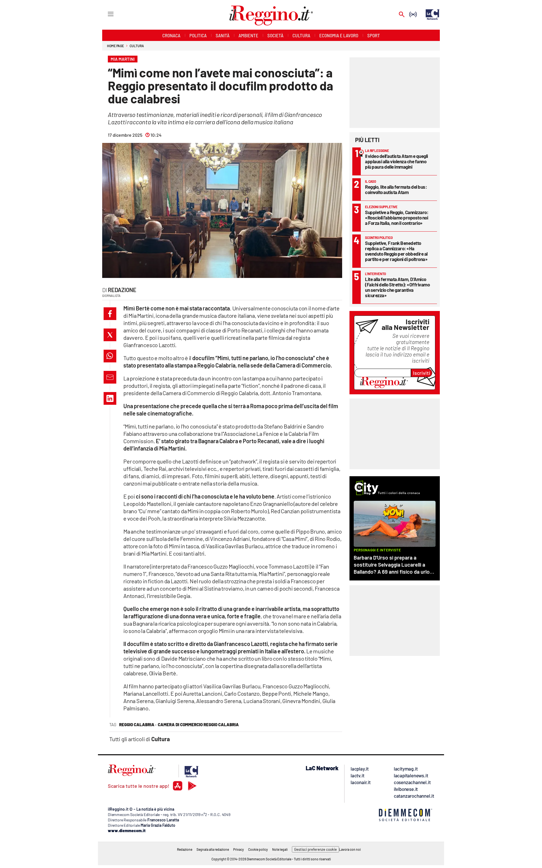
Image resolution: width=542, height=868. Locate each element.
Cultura (137, 46)
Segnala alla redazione (212, 849)
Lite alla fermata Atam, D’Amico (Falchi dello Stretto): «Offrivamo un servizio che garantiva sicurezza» (397, 287)
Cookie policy (258, 849)
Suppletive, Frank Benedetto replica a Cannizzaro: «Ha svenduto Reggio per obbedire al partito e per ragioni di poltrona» (396, 251)
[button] (110, 313)
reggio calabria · (137, 724)
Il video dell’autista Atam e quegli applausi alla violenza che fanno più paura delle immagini (396, 161)
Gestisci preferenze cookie (315, 849)
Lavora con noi (350, 849)
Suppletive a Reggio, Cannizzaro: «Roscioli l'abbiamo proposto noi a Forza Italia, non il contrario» (396, 217)
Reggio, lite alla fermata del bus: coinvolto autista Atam (396, 189)
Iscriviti (421, 373)
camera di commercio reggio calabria (198, 724)
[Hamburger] (105, 13)
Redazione (122, 289)
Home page (115, 46)
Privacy (238, 849)
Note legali (280, 849)
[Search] (402, 15)
